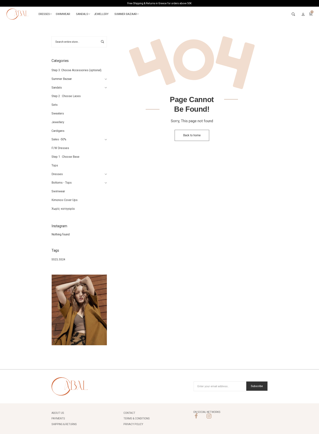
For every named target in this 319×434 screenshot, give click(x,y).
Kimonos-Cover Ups (65, 200)
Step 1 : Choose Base (65, 156)
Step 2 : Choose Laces (66, 96)
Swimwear (58, 191)
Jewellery (58, 122)
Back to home (192, 135)
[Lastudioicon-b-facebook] (196, 416)
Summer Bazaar (62, 79)
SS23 (55, 259)
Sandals (57, 87)
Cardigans (58, 131)
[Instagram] (209, 416)
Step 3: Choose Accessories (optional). (77, 70)
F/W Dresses (60, 148)
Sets (55, 105)
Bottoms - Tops (62, 182)
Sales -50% (59, 139)
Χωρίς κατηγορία (63, 208)
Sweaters (58, 113)
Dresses (57, 174)
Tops (55, 165)
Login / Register (303, 14)
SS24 (62, 259)
